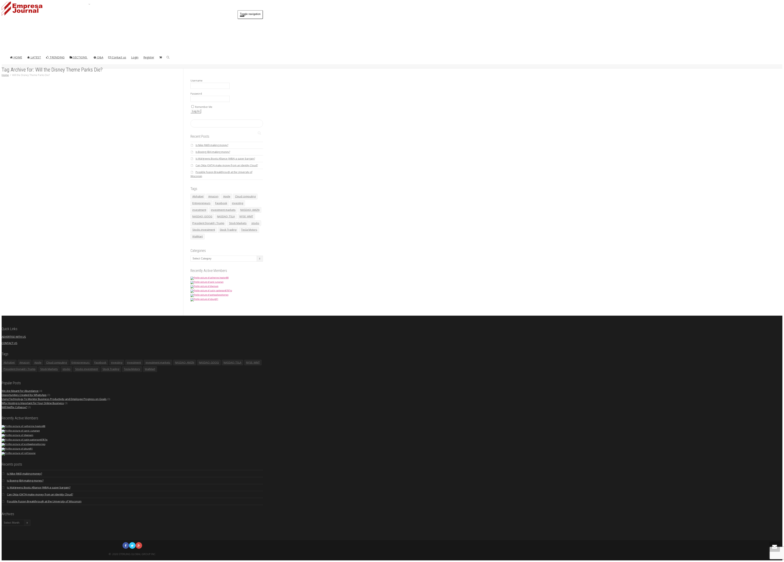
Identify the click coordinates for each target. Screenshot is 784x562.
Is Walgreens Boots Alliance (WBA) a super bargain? (225, 158)
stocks (255, 223)
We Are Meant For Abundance (20, 391)
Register (148, 57)
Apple (226, 196)
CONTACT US (9, 343)
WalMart (197, 236)
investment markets (223, 210)
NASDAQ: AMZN (249, 210)
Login (134, 57)
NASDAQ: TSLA (226, 216)
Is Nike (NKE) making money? (212, 145)
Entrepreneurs (201, 203)
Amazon (213, 196)
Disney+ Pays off (116, 195)
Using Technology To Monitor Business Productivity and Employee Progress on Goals (54, 399)
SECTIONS (80, 57)
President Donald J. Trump (208, 223)
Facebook (221, 203)
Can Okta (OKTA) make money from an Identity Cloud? (227, 165)
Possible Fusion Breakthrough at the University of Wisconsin (44, 501)
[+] (117, 138)
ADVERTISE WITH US (14, 337)
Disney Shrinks (116, 192)
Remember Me (203, 107)
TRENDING (57, 57)
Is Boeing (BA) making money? (213, 152)
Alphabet (198, 196)
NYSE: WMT (246, 216)
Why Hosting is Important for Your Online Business (33, 403)
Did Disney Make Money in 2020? (116, 151)
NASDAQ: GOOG (202, 216)
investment (199, 210)
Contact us (118, 57)
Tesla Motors (249, 229)
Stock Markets (238, 223)
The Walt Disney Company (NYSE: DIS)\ (116, 208)
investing (237, 203)
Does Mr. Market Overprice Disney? (116, 199)
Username (196, 80)
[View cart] (160, 57)
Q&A (99, 57)
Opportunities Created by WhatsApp (24, 395)
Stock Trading (228, 229)
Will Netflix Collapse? (14, 407)
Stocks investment (203, 229)
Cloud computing (245, 196)
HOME (17, 57)
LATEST (35, 57)
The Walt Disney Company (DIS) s (116, 203)
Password (196, 93)
